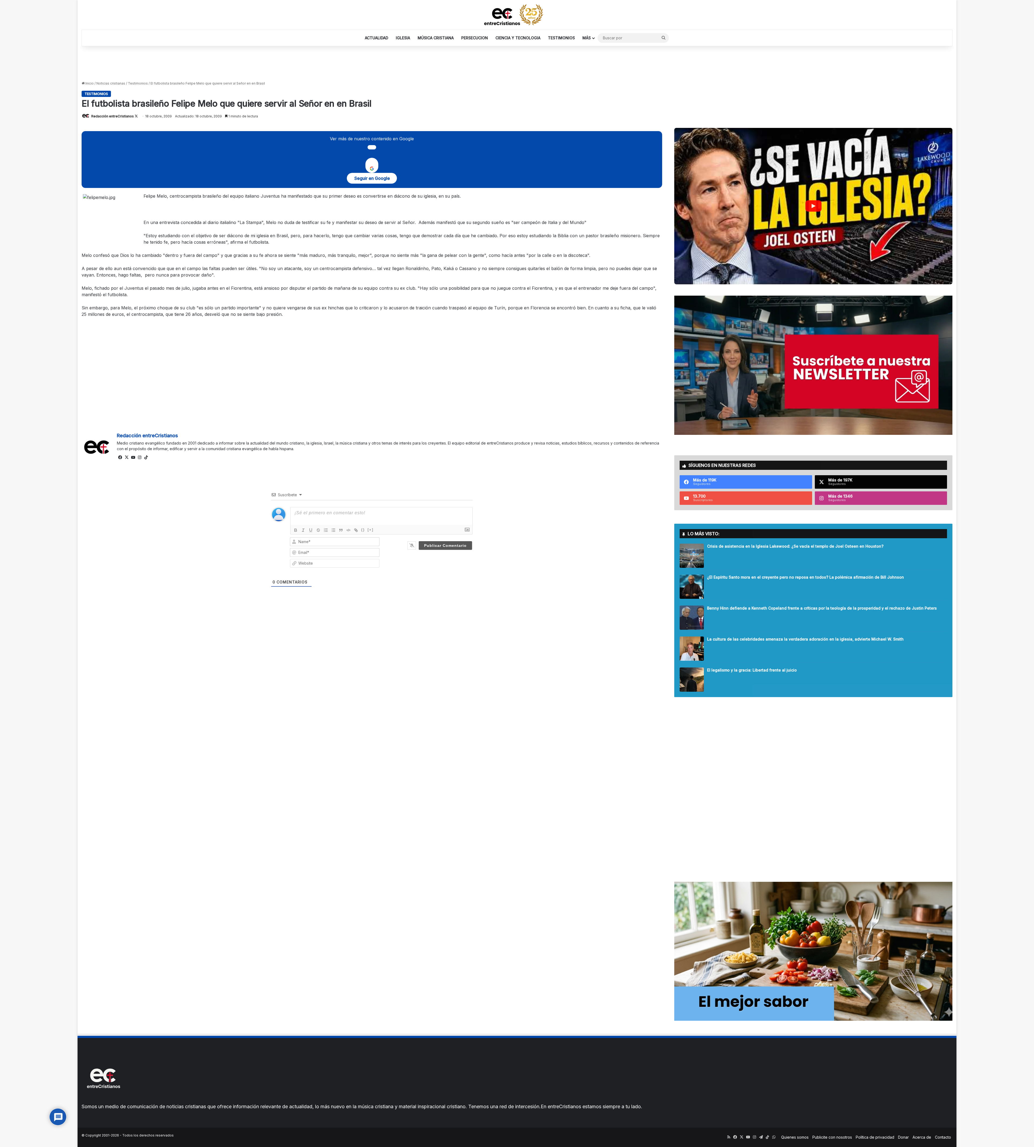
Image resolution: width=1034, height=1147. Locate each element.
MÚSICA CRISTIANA (436, 38)
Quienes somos (795, 1137)
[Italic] (303, 530)
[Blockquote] (341, 530)
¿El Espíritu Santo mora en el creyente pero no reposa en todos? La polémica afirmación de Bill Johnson (805, 577)
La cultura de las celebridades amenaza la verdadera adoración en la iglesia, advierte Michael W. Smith (805, 639)
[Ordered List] (326, 530)
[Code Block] (348, 530)
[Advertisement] (517, 64)
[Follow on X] (136, 116)
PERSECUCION (474, 38)
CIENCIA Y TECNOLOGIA (517, 38)
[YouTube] (133, 457)
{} (363, 530)
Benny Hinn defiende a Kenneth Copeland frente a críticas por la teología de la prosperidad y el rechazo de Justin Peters (822, 608)
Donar (903, 1137)
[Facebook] (120, 457)
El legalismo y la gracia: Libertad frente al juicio (752, 670)
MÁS (586, 38)
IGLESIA (403, 38)
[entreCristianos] (103, 1099)
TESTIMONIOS (561, 38)
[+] (370, 530)
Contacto (943, 1137)
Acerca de (922, 1137)
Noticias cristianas (110, 83)
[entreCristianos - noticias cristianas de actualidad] (517, 14)
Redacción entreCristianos (112, 116)
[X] (126, 457)
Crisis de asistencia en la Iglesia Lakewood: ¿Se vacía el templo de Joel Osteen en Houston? (795, 546)
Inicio (89, 83)
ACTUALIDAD (376, 38)
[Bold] (295, 530)
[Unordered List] (333, 530)
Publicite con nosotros (832, 1137)
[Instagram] (139, 457)
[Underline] (311, 530)
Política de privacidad (875, 1137)
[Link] (356, 530)
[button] (813, 206)
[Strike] (318, 530)
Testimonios (138, 83)
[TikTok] (146, 457)
